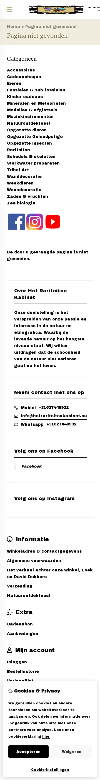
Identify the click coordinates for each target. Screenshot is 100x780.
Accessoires (21, 70)
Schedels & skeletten (31, 157)
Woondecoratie (24, 190)
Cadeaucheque (24, 77)
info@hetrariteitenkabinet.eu (54, 416)
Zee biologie (21, 203)
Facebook (31, 466)
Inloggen (17, 662)
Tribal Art (18, 170)
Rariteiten (18, 150)
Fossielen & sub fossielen (36, 90)
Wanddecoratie (24, 177)
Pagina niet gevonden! (51, 27)
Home (13, 27)
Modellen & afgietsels (32, 110)
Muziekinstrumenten (30, 117)
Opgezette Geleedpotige (35, 137)
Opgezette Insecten (29, 143)
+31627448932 (54, 408)
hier (46, 736)
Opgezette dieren (27, 130)
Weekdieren (20, 183)
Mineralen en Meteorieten (36, 103)
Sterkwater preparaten (33, 163)
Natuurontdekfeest (29, 123)
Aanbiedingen (22, 634)
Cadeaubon (20, 624)
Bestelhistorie (23, 671)
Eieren (14, 83)
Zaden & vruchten (27, 196)
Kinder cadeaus (25, 97)
